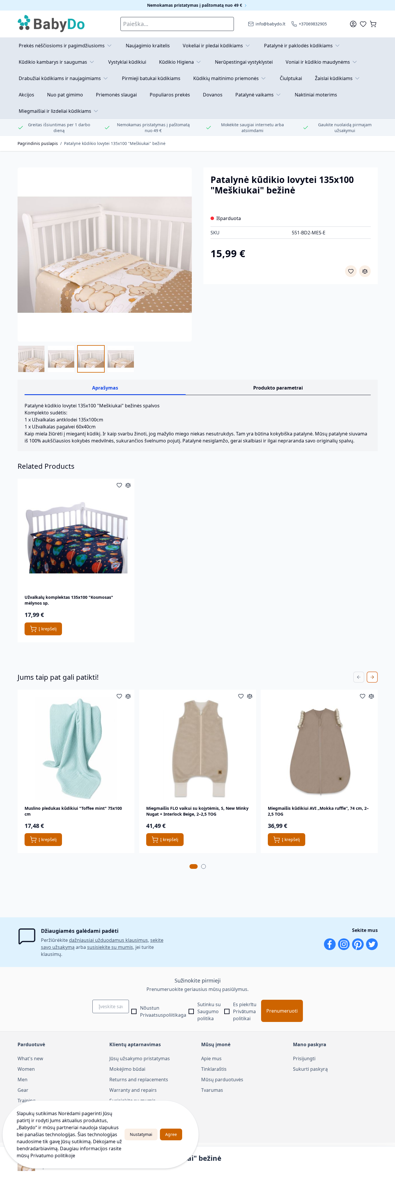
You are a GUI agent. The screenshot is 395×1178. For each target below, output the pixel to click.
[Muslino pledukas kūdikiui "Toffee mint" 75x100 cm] (76, 748)
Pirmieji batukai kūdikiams (151, 78)
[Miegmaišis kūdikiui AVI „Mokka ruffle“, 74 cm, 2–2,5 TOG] (319, 748)
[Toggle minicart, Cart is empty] (373, 24)
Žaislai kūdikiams (334, 78)
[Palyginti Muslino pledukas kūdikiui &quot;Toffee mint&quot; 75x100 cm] (128, 696)
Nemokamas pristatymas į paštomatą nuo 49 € (195, 5)
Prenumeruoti (282, 1011)
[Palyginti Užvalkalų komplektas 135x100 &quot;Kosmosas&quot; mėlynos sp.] (128, 485)
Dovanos (212, 94)
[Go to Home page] (51, 24)
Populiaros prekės (170, 94)
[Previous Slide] (358, 677)
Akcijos (26, 94)
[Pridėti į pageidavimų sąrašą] (351, 271)
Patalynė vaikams (254, 94)
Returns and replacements (138, 1079)
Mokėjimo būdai (127, 1069)
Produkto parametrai (278, 388)
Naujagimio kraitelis (148, 45)
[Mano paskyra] (353, 24)
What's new (30, 1058)
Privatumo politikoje (52, 1155)
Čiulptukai (291, 78)
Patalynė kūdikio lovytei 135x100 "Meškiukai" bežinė (114, 143)
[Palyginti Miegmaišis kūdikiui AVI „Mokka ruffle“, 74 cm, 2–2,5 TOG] (371, 696)
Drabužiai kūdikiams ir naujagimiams (60, 78)
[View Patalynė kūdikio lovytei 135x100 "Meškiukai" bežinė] (31, 359)
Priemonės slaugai (116, 94)
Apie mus (211, 1058)
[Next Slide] (372, 677)
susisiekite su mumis (110, 947)
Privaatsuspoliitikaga (163, 1015)
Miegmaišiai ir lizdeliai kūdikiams (55, 111)
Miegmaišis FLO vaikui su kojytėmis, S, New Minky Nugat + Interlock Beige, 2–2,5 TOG (197, 811)
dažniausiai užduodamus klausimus (108, 940)
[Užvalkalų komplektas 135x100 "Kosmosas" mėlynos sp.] (76, 537)
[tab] (193, 866)
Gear (23, 1090)
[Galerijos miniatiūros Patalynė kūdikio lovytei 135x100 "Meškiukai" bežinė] (76, 359)
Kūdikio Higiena (176, 62)
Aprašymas (105, 388)
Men (22, 1079)
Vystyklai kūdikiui (127, 62)
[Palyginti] (365, 271)
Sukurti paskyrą (310, 1069)
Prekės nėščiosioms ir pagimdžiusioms (62, 45)
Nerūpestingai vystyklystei (244, 62)
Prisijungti (304, 1058)
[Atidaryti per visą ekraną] (105, 254)
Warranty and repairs (133, 1090)
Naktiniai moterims (316, 94)
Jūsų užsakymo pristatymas (139, 1058)
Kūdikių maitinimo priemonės (226, 78)
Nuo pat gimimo (65, 94)
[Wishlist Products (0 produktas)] (363, 24)
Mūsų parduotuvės (222, 1079)
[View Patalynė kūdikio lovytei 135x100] (120, 359)
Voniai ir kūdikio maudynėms (318, 62)
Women (26, 1069)
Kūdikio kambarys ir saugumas (53, 62)
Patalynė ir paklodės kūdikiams (298, 45)
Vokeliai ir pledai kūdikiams (213, 45)
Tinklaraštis (214, 1069)
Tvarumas (212, 1090)
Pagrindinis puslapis (38, 143)
